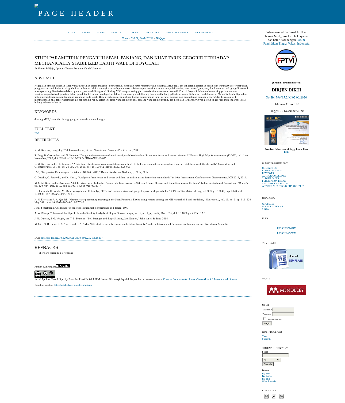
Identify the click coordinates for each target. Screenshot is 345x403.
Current (134, 32)
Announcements (177, 32)
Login (101, 32)
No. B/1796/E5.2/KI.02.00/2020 (286, 97)
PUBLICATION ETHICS (274, 181)
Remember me (274, 319)
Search (116, 32)
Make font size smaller (266, 396)
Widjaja (160, 38)
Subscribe (266, 339)
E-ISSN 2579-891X (286, 228)
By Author (267, 376)
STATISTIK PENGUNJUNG (275, 183)
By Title (266, 378)
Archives (152, 32)
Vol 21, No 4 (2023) (142, 38)
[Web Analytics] (63, 266)
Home (71, 32)
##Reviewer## (204, 32)
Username (267, 309)
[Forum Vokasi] (286, 60)
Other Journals (269, 381)
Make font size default (274, 396)
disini (286, 152)
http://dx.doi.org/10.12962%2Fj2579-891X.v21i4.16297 (72, 237)
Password (266, 314)
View (264, 336)
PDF (36, 133)
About (86, 32)
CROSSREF (268, 204)
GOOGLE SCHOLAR (272, 206)
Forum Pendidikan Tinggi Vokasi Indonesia (286, 41)
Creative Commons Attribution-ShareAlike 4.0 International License (200, 279)
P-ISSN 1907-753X (286, 233)
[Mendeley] (286, 290)
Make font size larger (281, 396)
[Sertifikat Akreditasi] (286, 144)
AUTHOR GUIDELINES (274, 175)
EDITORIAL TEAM (272, 170)
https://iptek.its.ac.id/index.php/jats (73, 284)
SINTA (265, 209)
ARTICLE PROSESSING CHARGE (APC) (283, 186)
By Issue (266, 373)
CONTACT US (269, 168)
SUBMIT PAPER (270, 178)
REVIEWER (268, 173)
